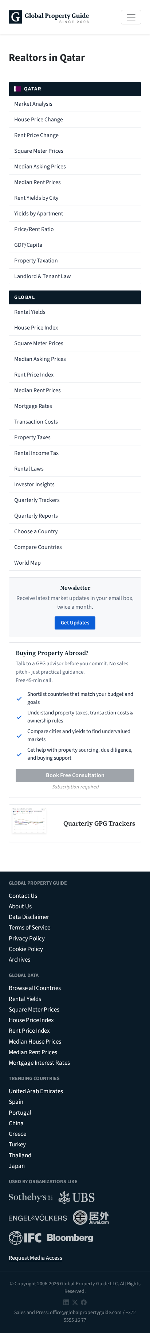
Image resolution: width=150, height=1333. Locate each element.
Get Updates (75, 623)
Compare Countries (38, 547)
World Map (27, 563)
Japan (17, 1166)
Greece (17, 1134)
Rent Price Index (34, 375)
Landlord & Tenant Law (42, 276)
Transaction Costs (36, 422)
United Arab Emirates (36, 1091)
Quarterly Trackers (37, 500)
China (16, 1123)
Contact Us (23, 896)
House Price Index (36, 328)
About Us (20, 906)
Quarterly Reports (36, 516)
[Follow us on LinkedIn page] (66, 1302)
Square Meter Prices (38, 151)
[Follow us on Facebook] (84, 1302)
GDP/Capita (28, 245)
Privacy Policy (27, 938)
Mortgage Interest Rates (39, 1063)
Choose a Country (36, 531)
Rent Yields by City (36, 198)
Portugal (20, 1112)
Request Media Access (35, 1258)
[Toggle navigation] (131, 17)
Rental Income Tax (36, 453)
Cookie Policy (26, 949)
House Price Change (38, 120)
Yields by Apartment (38, 214)
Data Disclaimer (29, 917)
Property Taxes (32, 437)
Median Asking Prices (40, 167)
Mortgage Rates (33, 406)
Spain (16, 1102)
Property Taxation (36, 261)
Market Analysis (33, 104)
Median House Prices (35, 1041)
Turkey (17, 1144)
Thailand (20, 1155)
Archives (19, 959)
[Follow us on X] (75, 1302)
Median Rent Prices (37, 182)
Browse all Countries (35, 988)
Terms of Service (29, 927)
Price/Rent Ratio (34, 229)
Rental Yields (30, 312)
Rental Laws (29, 469)
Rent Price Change (36, 135)
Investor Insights (34, 484)
